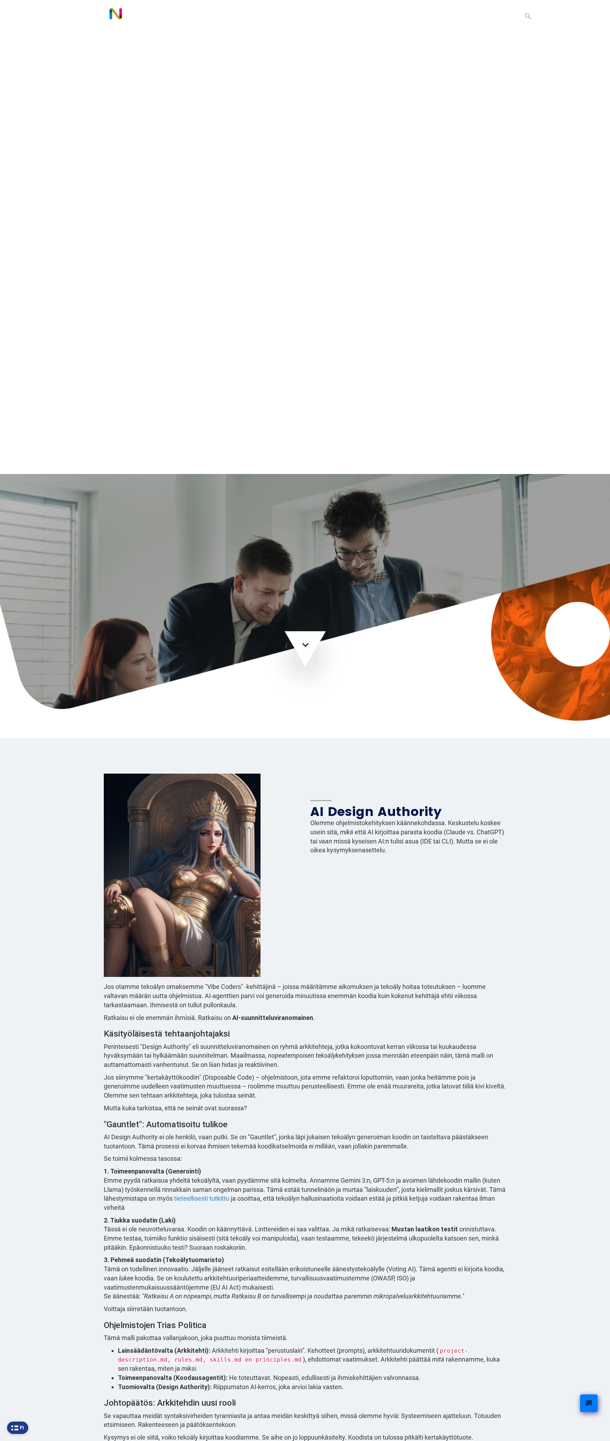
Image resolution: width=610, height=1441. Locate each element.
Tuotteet (364, 16)
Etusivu (323, 16)
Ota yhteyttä (491, 16)
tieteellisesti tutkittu (201, 1198)
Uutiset (445, 16)
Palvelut (406, 16)
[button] (528, 17)
